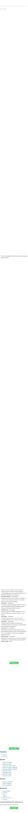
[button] (14, 6)
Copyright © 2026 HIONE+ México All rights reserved (11, 802)
